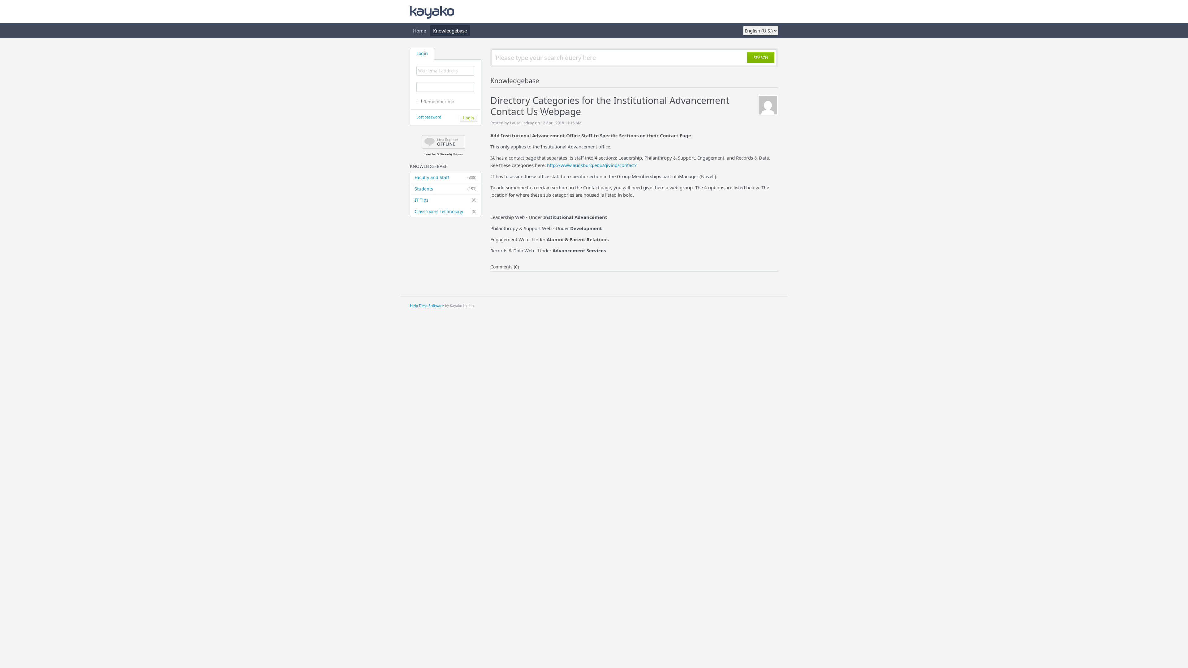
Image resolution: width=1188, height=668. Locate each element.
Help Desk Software (427, 305)
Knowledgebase (450, 31)
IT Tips (445, 200)
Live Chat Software (436, 154)
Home (419, 31)
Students (445, 189)
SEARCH (761, 57)
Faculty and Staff (445, 177)
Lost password (428, 117)
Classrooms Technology (445, 211)
